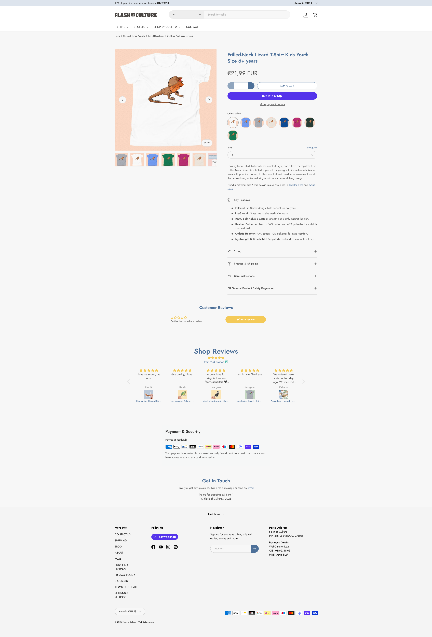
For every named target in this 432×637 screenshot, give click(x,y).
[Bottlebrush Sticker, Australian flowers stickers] (298, 394)
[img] (216, 358)
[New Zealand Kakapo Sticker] (163, 394)
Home (117, 36)
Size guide (312, 147)
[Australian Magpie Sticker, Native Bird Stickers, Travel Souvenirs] (197, 394)
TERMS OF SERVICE (126, 587)
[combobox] (229, 15)
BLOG (118, 546)
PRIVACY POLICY (125, 575)
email (251, 488)
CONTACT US (123, 534)
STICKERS (139, 27)
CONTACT (192, 27)
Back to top (214, 514)
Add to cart (287, 85)
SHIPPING (121, 540)
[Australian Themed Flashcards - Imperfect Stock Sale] (264, 394)
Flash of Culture (129, 622)
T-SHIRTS (120, 27)
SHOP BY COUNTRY (166, 27)
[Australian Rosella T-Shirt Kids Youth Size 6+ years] (230, 394)
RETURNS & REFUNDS (121, 567)
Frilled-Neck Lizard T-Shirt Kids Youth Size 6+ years (170, 36)
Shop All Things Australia (134, 36)
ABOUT (119, 553)
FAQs (118, 559)
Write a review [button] (246, 319)
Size (229, 147)
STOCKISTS (121, 581)
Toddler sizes (296, 185)
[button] (315, 15)
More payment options (272, 104)
